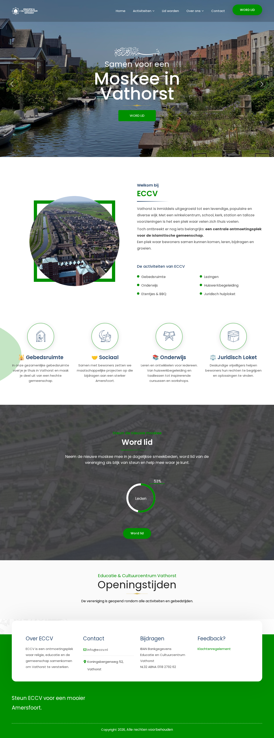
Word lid (137, 533)
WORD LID (247, 10)
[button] (262, 84)
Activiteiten (142, 11)
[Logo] (24, 11)
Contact (218, 11)
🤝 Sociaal (105, 357)
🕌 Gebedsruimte (40, 357)
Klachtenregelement (214, 649)
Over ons (193, 11)
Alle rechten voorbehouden (150, 729)
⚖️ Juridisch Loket (233, 357)
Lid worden (170, 11)
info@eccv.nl (97, 649)
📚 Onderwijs (169, 357)
